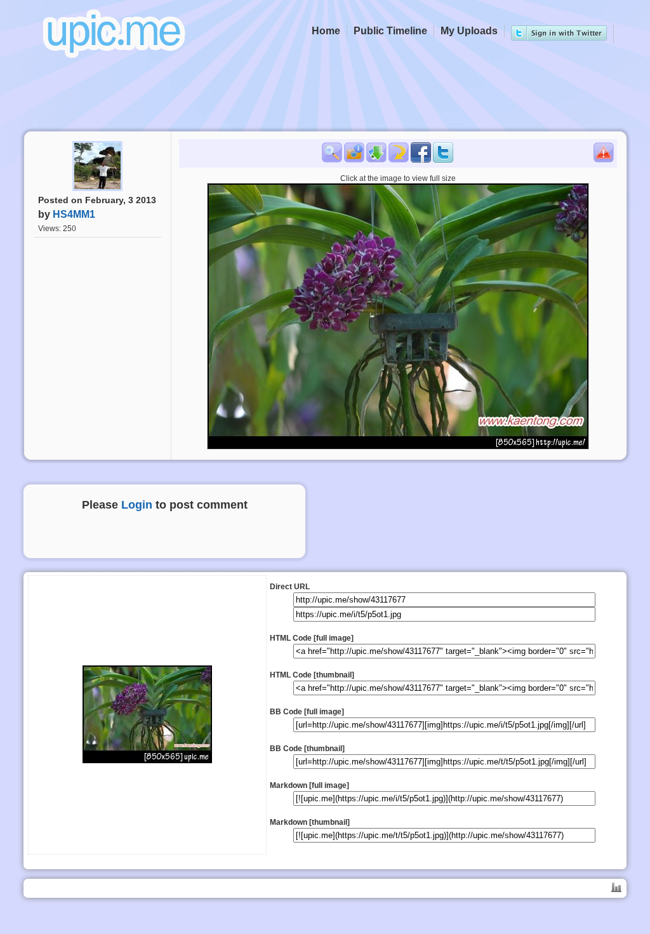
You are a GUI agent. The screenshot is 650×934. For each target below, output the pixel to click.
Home (326, 30)
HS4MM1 (74, 214)
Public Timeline (390, 30)
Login (136, 504)
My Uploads (469, 30)
